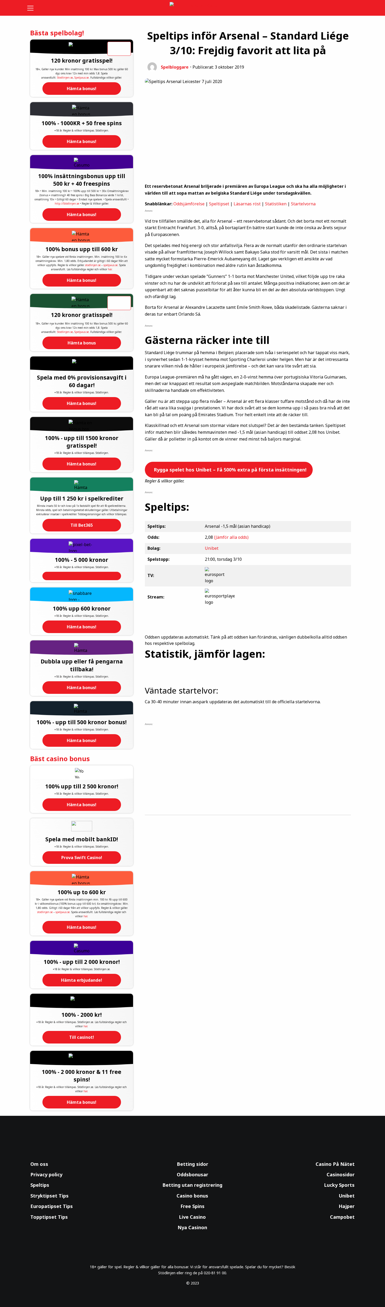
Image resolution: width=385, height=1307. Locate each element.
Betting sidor (192, 1164)
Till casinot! (81, 1037)
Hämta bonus (82, 343)
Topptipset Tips (49, 1217)
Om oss (39, 1164)
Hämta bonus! (81, 88)
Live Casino (192, 1217)
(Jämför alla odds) (231, 537)
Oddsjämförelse (189, 204)
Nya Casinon (192, 1227)
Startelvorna (303, 204)
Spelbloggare (175, 67)
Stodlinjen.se (65, 77)
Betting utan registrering (192, 1185)
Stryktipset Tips (49, 1196)
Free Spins (192, 1206)
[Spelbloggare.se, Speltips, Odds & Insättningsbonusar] (192, 8)
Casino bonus (192, 1196)
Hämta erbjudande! (81, 980)
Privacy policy (46, 1174)
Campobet (342, 1217)
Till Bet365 (81, 525)
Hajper (347, 1206)
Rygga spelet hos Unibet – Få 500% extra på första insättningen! (229, 469)
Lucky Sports (339, 1185)
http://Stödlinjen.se (67, 203)
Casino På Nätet (335, 1164)
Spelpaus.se (81, 77)
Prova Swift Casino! (81, 857)
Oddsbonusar (192, 1174)
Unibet (211, 548)
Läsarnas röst (247, 204)
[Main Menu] (34, 8)
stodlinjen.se (93, 265)
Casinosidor (341, 1174)
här (110, 269)
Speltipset (219, 204)
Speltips (39, 1185)
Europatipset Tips (51, 1206)
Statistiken (276, 204)
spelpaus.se (110, 265)
